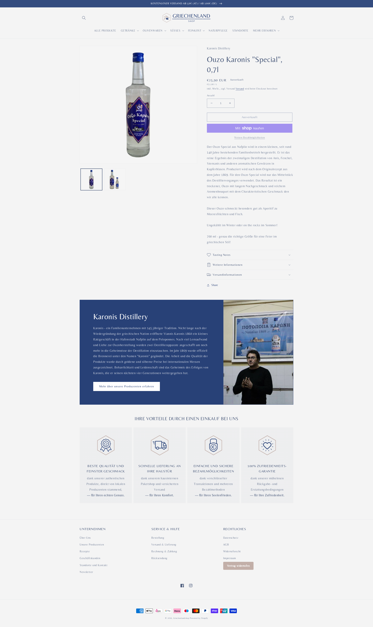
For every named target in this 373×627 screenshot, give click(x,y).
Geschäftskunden (90, 558)
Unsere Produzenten (92, 544)
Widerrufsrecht (232, 551)
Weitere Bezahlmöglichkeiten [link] (249, 137)
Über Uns (85, 537)
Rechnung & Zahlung (164, 551)
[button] (84, 18)
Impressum (229, 558)
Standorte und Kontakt (94, 565)
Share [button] (214, 285)
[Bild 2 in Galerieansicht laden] (115, 179)
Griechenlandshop (181, 618)
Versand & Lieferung (163, 544)
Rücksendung (159, 558)
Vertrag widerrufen (238, 565)
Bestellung (157, 537)
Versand (240, 88)
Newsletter (86, 572)
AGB (226, 544)
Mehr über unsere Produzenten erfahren (126, 386)
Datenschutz (230, 537)
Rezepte (85, 551)
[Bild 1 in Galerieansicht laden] (91, 179)
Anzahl (210, 95)
